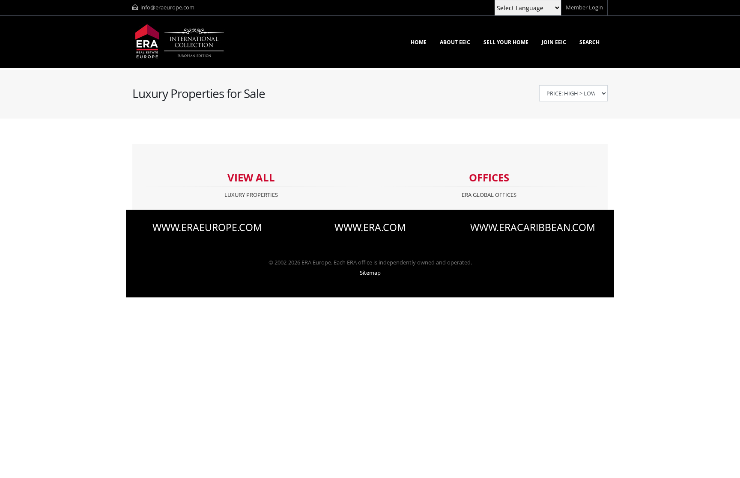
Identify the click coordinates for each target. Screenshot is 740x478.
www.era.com (370, 228)
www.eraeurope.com (207, 228)
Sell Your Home (505, 42)
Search (589, 42)
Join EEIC (554, 42)
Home (419, 42)
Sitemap (370, 272)
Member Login (584, 7)
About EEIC (455, 42)
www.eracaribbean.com (532, 228)
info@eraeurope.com (167, 7)
